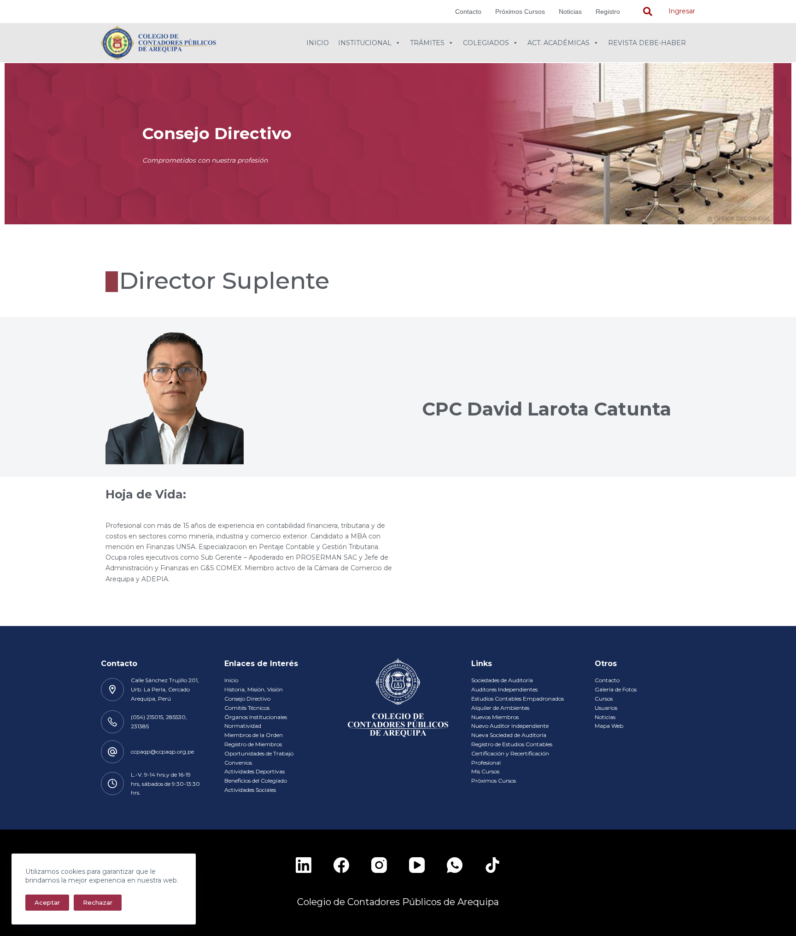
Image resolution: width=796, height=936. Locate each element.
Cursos (604, 698)
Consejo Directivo (247, 698)
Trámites (427, 43)
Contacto (468, 11)
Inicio (317, 43)
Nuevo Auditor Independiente (510, 725)
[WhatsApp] (454, 865)
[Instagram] (379, 865)
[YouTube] (417, 865)
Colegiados (486, 43)
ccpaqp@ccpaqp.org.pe (162, 751)
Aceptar (47, 902)
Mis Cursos (485, 771)
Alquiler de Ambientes (500, 707)
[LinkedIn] (303, 865)
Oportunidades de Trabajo (258, 753)
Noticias (570, 11)
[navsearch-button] (647, 11)
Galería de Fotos (616, 689)
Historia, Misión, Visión (253, 689)
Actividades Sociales (250, 789)
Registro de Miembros (253, 744)
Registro (608, 11)
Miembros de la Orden (253, 734)
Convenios (238, 762)
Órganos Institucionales (255, 717)
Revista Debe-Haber (647, 43)
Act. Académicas (558, 43)
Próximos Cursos (520, 11)
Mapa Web (609, 725)
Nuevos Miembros (495, 717)
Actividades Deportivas (254, 771)
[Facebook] (341, 865)
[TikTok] (492, 865)
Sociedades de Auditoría (502, 680)
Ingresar (681, 11)
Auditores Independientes (504, 689)
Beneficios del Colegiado (255, 780)
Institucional (365, 43)
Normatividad (242, 725)
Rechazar (97, 902)
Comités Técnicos (246, 707)
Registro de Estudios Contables (511, 744)
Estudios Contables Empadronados (517, 698)
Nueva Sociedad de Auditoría (508, 734)
